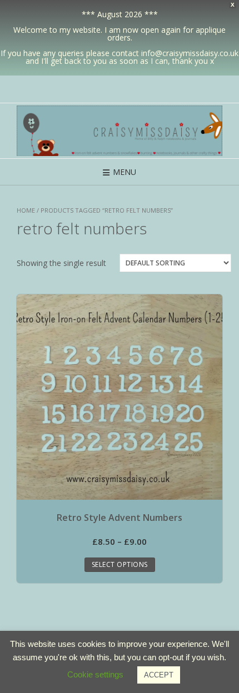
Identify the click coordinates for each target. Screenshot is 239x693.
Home (26, 210)
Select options (120, 564)
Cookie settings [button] (95, 674)
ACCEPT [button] (158, 675)
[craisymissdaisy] (119, 131)
